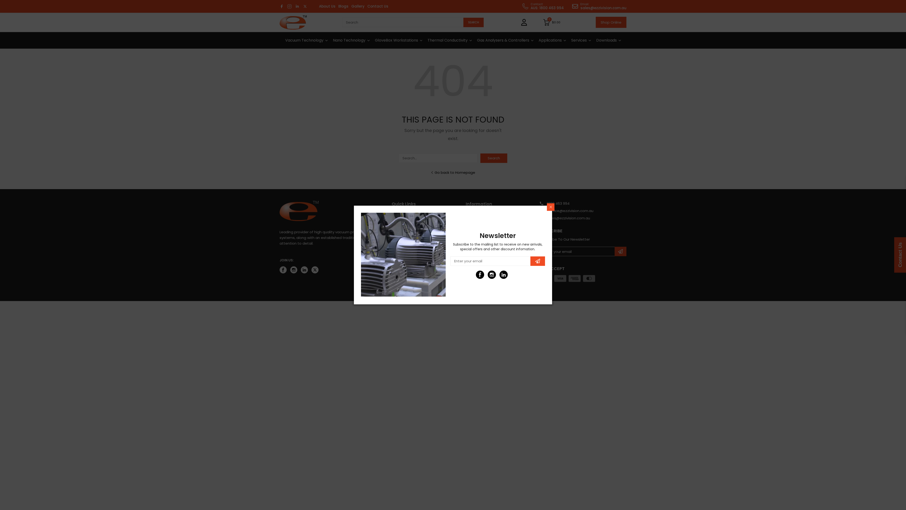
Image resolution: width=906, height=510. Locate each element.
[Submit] (537, 261)
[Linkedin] (503, 275)
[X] (515, 275)
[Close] (550, 207)
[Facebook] (480, 275)
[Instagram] (492, 275)
